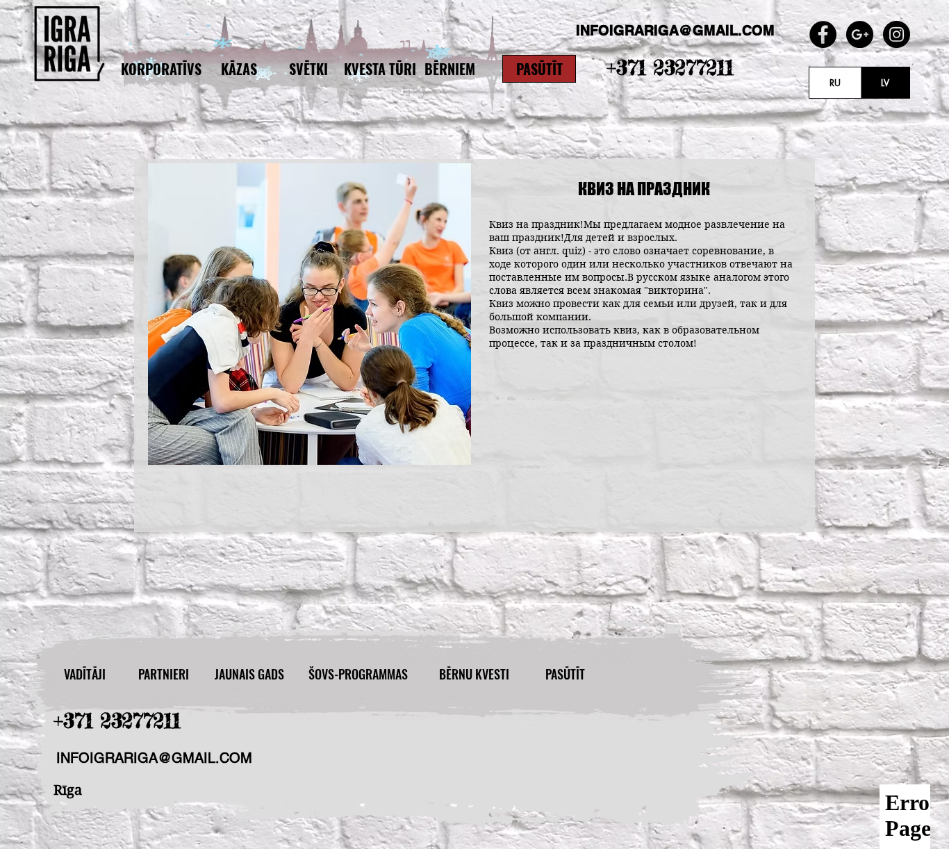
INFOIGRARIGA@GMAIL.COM (154, 758)
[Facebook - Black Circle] (822, 34)
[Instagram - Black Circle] (896, 34)
